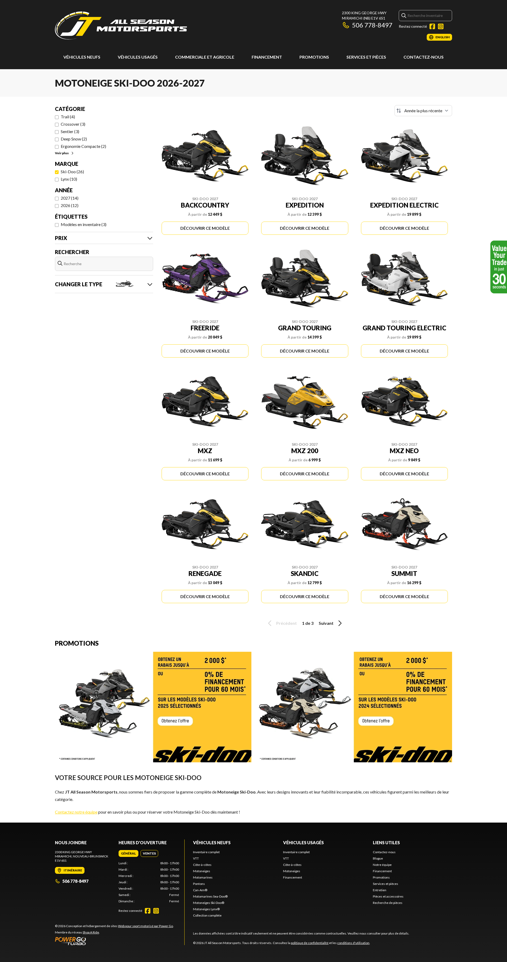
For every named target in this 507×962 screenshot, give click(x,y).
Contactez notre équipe (76, 811)
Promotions (314, 56)
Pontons (199, 884)
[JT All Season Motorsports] (121, 25)
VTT (196, 858)
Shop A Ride (91, 932)
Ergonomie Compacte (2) (83, 146)
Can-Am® (200, 890)
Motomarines (203, 877)
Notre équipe (382, 865)
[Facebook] (432, 26)
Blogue (378, 858)
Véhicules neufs (81, 56)
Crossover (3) (73, 123)
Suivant (326, 623)
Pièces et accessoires (388, 896)
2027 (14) (69, 197)
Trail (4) (68, 116)
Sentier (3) (70, 131)
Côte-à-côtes (202, 865)
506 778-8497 (372, 25)
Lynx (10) (69, 178)
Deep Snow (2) (74, 138)
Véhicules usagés (138, 56)
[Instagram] (441, 26)
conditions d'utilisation (353, 943)
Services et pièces (366, 56)
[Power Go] (114, 941)
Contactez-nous (423, 56)
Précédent (286, 623)
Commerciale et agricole (204, 56)
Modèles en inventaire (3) (83, 224)
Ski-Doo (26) (72, 171)
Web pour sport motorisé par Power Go (145, 926)
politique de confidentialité (309, 943)
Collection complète (207, 915)
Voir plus (62, 153)
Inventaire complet (206, 852)
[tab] (128, 853)
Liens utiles (386, 842)
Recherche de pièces (387, 903)
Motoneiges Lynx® (206, 909)
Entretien (379, 890)
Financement (267, 56)
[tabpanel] (149, 882)
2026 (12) (69, 205)
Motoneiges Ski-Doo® (208, 903)
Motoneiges (201, 871)
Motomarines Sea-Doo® (210, 896)
